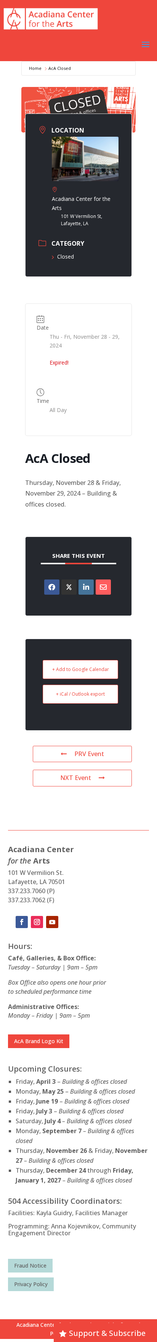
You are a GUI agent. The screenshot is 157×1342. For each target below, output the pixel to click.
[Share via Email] (103, 587)
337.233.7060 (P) (31, 891)
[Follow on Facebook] (22, 922)
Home (35, 68)
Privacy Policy (31, 1284)
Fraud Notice (30, 1265)
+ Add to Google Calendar (80, 669)
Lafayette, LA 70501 (36, 882)
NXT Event (75, 778)
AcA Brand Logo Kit (38, 1041)
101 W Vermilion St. (36, 872)
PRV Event (89, 754)
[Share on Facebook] (51, 587)
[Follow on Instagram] (37, 922)
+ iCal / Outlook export (80, 694)
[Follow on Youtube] (52, 922)
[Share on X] (69, 587)
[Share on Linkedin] (86, 587)
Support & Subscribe (107, 1333)
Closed (65, 256)
